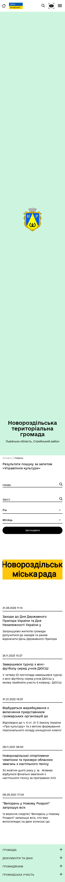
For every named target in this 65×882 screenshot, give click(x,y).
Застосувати (32, 530)
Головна (7, 458)
